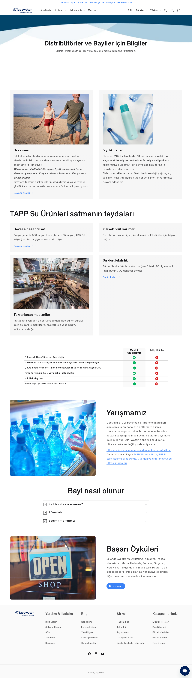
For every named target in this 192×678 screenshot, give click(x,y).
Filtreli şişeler (160, 638)
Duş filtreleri (159, 627)
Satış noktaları (53, 627)
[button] (60, 10)
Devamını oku (22, 193)
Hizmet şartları (89, 643)
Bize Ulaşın (115, 586)
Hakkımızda (75, 10)
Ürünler (59, 10)
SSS (47, 632)
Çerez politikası (89, 638)
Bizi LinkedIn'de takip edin (130, 643)
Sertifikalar (109, 277)
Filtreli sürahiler (161, 632)
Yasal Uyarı (87, 632)
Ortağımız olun (125, 638)
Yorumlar (50, 638)
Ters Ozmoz (159, 643)
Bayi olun (50, 643)
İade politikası (88, 627)
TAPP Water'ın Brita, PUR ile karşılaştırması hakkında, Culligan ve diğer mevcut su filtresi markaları (139, 459)
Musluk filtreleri (161, 622)
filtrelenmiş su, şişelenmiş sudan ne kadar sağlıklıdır (138, 450)
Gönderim (86, 622)
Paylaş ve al (123, 632)
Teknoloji (121, 627)
